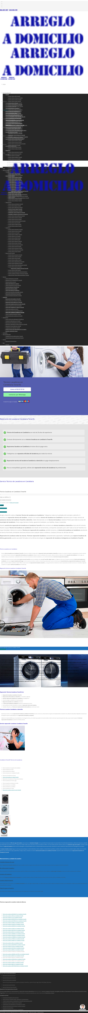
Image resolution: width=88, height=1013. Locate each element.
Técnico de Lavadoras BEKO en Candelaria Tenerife (13, 964)
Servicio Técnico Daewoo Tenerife (15, 200)
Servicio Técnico (7, 92)
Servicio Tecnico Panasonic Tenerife (15, 244)
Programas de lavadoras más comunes (11, 997)
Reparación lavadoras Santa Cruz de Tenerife (12, 790)
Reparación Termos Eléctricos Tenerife (13, 127)
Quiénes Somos (40, 1012)
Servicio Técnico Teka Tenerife (14, 258)
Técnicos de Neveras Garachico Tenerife (14, 295)
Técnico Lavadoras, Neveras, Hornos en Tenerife (18, 273)
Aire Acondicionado (8, 135)
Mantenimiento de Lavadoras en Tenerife (14, 316)
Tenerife (7, 94)
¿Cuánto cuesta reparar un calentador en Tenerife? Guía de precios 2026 (17, 1001)
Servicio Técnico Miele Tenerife (14, 238)
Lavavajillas (6, 127)
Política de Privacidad (14, 502)
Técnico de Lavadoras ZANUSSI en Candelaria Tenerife (14, 935)
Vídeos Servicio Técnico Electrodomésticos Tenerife (18, 198)
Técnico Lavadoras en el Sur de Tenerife (14, 118)
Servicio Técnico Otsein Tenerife (14, 243)
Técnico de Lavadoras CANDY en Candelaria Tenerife (13, 928)
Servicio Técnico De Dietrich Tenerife (15, 204)
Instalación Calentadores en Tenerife (13, 122)
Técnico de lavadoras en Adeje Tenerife (10, 777)
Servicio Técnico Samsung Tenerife (15, 248)
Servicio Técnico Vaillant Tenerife (14, 260)
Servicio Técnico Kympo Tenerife (14, 153)
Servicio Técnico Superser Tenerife (15, 255)
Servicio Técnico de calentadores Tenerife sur (15, 120)
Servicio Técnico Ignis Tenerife (14, 222)
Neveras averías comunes (11, 106)
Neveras (5, 101)
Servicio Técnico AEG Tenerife (14, 96)
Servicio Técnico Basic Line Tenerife (15, 182)
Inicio (4, 84)
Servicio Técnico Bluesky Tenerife (15, 188)
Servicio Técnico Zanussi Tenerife (15, 266)
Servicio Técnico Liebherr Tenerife (15, 157)
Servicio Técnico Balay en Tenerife (15, 180)
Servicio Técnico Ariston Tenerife (14, 99)
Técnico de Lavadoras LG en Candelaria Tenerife (12, 917)
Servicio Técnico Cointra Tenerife (14, 195)
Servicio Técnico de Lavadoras (9, 980)
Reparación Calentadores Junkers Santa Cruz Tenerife (16, 125)
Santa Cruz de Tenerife (10, 253)
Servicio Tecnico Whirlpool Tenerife (15, 263)
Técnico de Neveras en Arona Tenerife (13, 109)
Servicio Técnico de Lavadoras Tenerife (13, 113)
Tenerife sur (8, 150)
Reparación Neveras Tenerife (9, 975)
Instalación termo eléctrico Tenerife (13, 128)
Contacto (7, 154)
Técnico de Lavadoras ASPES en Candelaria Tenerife (13, 962)
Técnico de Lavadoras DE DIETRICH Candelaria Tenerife (14, 944)
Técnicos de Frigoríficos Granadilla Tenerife (14, 292)
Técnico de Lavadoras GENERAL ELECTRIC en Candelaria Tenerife (16, 954)
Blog (4, 153)
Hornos (4, 144)
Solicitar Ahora (3, 649)
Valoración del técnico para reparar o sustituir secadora (14, 1006)
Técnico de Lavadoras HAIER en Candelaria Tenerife (13, 922)
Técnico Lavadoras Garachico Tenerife (13, 314)
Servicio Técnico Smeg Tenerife (14, 251)
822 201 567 (4, 10)
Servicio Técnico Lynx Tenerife (14, 159)
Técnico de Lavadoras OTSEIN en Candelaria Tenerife (13, 938)
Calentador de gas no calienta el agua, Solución (12, 1002)
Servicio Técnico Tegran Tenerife (14, 256)
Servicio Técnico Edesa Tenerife (14, 205)
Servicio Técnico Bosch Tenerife (14, 190)
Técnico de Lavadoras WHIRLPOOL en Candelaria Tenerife (14, 919)
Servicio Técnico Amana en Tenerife (15, 98)
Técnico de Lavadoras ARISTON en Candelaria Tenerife (14, 930)
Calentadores (6, 118)
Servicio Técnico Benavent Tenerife (15, 187)
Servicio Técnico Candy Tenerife (14, 194)
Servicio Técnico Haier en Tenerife (15, 140)
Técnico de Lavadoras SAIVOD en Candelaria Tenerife (13, 948)
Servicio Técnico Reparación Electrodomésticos (17, 271)
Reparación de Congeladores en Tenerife (14, 104)
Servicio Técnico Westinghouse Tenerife (16, 261)
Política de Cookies (33, 1012)
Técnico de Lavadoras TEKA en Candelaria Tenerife (13, 915)
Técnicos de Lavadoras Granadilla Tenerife (14, 310)
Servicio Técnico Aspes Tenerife (14, 101)
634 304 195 (13, 10)
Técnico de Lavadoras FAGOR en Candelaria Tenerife (13, 924)
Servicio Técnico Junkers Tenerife (14, 148)
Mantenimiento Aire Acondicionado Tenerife (15, 139)
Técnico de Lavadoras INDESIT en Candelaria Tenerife (13, 940)
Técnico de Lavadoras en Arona (12, 309)
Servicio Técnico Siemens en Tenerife (15, 249)
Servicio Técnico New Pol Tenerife (15, 241)
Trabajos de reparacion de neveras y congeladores (13, 1009)
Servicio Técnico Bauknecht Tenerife (15, 183)
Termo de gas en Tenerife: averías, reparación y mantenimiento (15, 999)
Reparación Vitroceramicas (11, 146)
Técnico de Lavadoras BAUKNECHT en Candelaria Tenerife (14, 914)
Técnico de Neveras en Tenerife (12, 103)
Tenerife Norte (8, 202)
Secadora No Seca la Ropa (8, 1007)
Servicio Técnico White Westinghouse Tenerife (17, 265)
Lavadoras (5, 110)
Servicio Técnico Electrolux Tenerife (15, 207)
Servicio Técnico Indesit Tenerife (14, 147)
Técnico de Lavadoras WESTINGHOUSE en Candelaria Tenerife (15, 966)
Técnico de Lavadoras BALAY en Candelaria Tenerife (13, 932)
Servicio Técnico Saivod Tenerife (14, 246)
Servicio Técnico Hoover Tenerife (15, 142)
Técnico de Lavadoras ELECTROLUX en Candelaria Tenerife (14, 921)
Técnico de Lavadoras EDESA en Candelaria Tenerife (13, 949)
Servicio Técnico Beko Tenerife (14, 185)
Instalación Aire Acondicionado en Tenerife (14, 137)
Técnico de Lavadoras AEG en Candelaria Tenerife (13, 943)
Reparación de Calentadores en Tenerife (14, 123)
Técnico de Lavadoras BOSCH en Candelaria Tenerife (13, 955)
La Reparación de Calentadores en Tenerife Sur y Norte (14, 1004)
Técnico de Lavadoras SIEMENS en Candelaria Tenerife (14, 933)
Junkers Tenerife (11, 197)
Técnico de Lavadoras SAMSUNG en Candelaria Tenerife (14, 959)
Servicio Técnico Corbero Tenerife (15, 199)
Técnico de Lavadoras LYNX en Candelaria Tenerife (13, 946)
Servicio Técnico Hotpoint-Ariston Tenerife (16, 143)
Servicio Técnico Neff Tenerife (14, 239)
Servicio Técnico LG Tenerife (14, 155)
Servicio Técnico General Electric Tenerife (16, 216)
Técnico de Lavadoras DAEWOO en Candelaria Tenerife (14, 926)
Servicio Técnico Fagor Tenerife (9, 987)
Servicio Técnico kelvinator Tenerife (15, 152)
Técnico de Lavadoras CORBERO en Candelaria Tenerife (14, 937)
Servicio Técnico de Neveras (9, 984)
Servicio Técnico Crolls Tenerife (14, 270)
